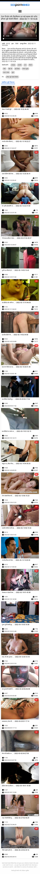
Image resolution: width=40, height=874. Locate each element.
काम (25, 65)
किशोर (30, 65)
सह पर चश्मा (6, 72)
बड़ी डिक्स (17, 68)
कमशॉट (19, 65)
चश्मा (4, 68)
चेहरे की (10, 68)
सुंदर (13, 72)
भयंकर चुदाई (25, 68)
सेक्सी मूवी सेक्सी (15, 870)
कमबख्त (13, 65)
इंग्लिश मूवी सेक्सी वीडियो (12, 77)
